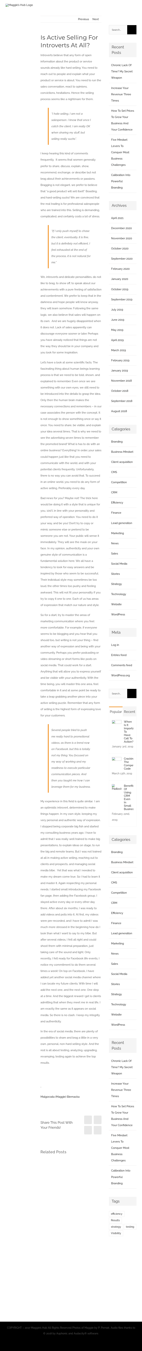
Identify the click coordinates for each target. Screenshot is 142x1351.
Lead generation (121, 523)
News (115, 543)
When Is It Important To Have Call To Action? (128, 731)
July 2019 (117, 309)
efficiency (116, 1213)
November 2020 (121, 238)
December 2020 (121, 228)
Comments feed (121, 665)
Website (116, 604)
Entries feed (118, 655)
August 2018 (119, 411)
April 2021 (117, 218)
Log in (115, 645)
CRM (114, 492)
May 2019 (117, 330)
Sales (114, 553)
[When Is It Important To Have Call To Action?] (116, 723)
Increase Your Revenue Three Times (121, 94)
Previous (83, 19)
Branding (117, 441)
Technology (118, 594)
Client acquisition (122, 462)
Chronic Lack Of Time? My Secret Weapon (122, 71)
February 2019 (120, 360)
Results (115, 1220)
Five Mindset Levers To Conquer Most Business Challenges (120, 152)
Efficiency (117, 502)
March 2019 (118, 350)
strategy (116, 1226)
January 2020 (119, 279)
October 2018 (119, 391)
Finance (116, 512)
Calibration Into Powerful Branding (120, 181)
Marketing (117, 533)
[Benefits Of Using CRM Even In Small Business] (116, 787)
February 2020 (120, 268)
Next (95, 19)
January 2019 (119, 370)
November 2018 (121, 380)
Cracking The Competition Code (128, 763)
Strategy (116, 584)
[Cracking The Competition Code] (116, 760)
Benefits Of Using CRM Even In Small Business (128, 797)
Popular (116, 712)
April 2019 (117, 340)
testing (130, 1226)
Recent (129, 712)
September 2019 (121, 299)
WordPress (118, 614)
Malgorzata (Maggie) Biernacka (60, 1096)
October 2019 (119, 289)
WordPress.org (120, 675)
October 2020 (120, 248)
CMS (114, 472)
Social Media (119, 563)
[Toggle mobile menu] (134, 10)
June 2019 (117, 319)
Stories (115, 574)
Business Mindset (122, 451)
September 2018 (121, 401)
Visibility (116, 1233)
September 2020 (122, 258)
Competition (119, 482)
